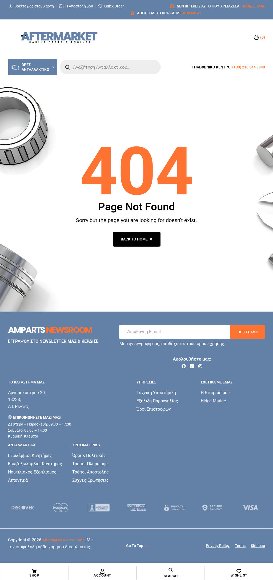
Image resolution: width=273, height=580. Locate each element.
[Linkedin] (192, 366)
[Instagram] (200, 366)
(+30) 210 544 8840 (248, 67)
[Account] (102, 571)
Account (102, 575)
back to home (134, 239)
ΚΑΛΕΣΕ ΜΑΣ (254, 6)
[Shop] (34, 571)
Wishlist (239, 575)
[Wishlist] (238, 571)
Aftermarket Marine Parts (63, 540)
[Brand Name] (23, 507)
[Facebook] (184, 366)
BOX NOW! (192, 13)
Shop (34, 575)
